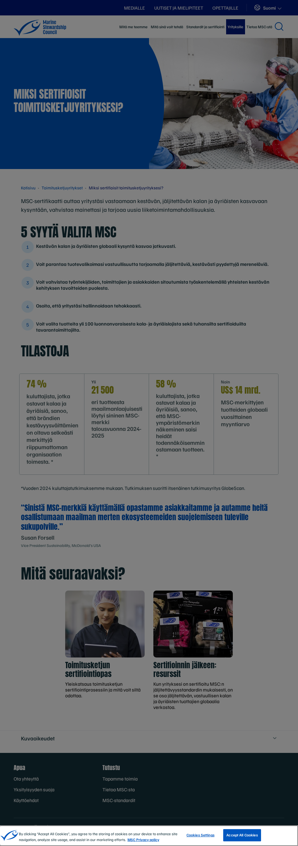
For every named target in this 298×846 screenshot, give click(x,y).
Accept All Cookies (242, 835)
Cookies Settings (200, 835)
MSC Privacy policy (143, 839)
